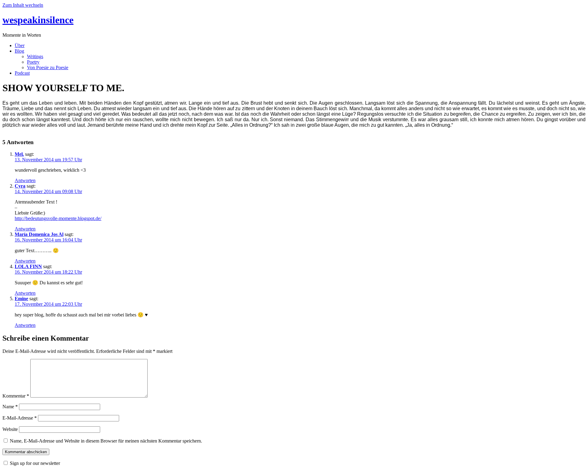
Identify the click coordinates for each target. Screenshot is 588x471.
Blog (19, 51)
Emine (21, 298)
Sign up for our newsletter (35, 463)
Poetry (33, 62)
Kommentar (15, 395)
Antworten (25, 180)
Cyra (20, 186)
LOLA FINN (28, 266)
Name (10, 406)
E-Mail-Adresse (19, 418)
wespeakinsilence (38, 19)
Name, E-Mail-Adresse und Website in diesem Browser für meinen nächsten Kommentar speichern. (106, 440)
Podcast (22, 73)
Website (10, 429)
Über (19, 45)
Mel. (19, 154)
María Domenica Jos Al (39, 234)
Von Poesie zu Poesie (47, 67)
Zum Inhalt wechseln (22, 5)
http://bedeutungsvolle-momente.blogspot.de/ (58, 218)
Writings (35, 56)
